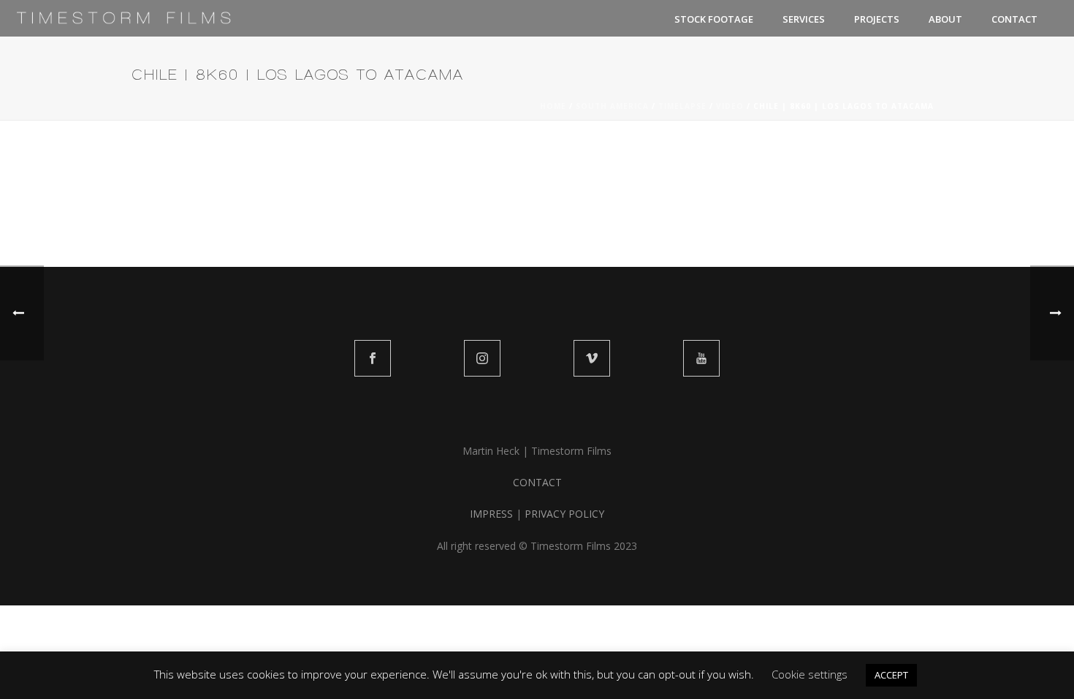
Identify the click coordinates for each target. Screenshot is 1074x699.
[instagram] (482, 358)
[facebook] (372, 358)
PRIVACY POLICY (564, 514)
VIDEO (730, 106)
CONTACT (1014, 19)
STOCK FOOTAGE (713, 19)
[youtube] (701, 358)
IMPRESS (491, 514)
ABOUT (945, 19)
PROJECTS (876, 19)
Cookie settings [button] (810, 674)
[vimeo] (592, 358)
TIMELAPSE (682, 106)
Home (553, 106)
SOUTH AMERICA (612, 106)
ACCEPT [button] (891, 674)
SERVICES (803, 19)
